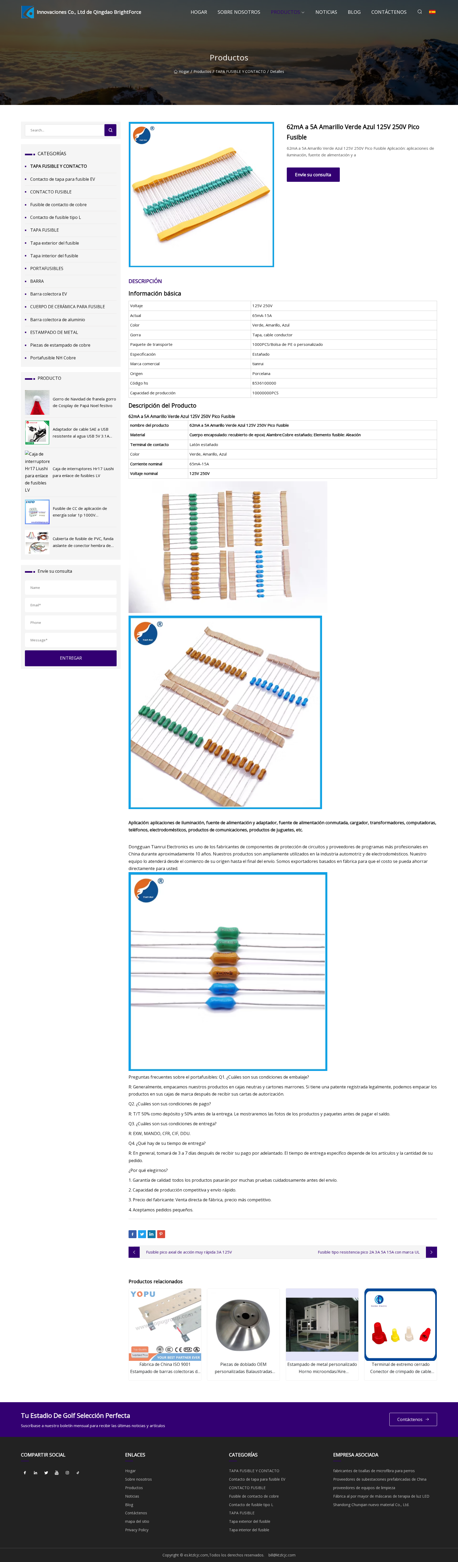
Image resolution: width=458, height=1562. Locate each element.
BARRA (37, 281)
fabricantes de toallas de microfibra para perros (374, 1470)
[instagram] (67, 1473)
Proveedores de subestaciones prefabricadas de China (379, 1479)
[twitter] (46, 1473)
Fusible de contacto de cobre (58, 205)
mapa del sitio (137, 1521)
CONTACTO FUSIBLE (51, 192)
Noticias (326, 12)
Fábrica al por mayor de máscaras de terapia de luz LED (381, 1496)
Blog (354, 12)
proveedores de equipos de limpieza (364, 1487)
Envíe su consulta (313, 174)
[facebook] (25, 1473)
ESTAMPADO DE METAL (54, 332)
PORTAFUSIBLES (46, 268)
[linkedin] (35, 1473)
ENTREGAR (71, 658)
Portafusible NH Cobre (53, 358)
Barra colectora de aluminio (57, 320)
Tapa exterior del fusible (54, 243)
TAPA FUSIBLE (44, 230)
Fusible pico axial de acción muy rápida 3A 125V (189, 1252)
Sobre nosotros (239, 12)
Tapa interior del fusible (54, 256)
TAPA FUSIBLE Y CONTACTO (240, 71)
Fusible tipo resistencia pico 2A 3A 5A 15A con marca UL (369, 1252)
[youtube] (57, 1473)
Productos (285, 12)
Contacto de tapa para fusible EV (62, 179)
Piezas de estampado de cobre (60, 345)
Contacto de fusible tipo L (55, 217)
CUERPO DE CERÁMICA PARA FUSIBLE (67, 307)
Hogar (199, 12)
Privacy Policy (136, 1529)
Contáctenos (389, 12)
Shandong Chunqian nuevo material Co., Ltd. (371, 1504)
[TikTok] (78, 1473)
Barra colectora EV (48, 294)
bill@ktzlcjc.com (282, 1554)
